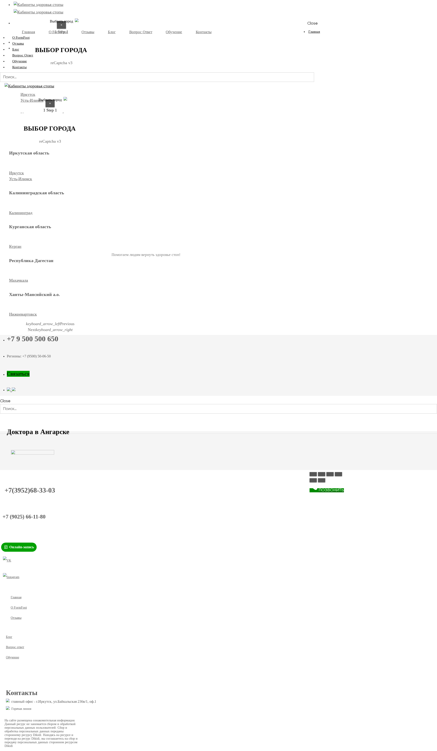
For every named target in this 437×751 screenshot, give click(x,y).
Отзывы (16, 618)
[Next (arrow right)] (321, 480)
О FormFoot (19, 607)
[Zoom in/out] (338, 474)
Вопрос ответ (15, 647)
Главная (314, 31)
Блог (9, 637)
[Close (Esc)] (313, 474)
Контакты (19, 67)
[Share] (321, 474)
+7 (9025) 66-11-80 (24, 517)
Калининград (20, 212)
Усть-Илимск (20, 179)
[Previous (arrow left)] (313, 480)
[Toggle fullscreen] (330, 474)
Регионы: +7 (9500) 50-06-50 (29, 356)
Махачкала (18, 280)
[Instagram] (11, 577)
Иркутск (16, 173)
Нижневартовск (23, 314)
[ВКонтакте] (7, 560)
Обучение (12, 657)
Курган (15, 246)
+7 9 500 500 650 (32, 339)
